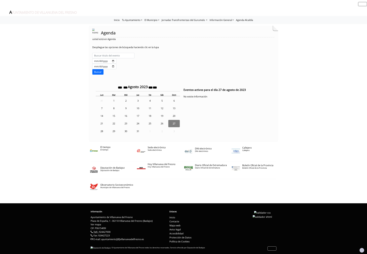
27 (174, 123)
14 (101, 115)
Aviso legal (175, 229)
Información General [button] (221, 20)
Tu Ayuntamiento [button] (131, 20)
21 (101, 123)
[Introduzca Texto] (113, 55)
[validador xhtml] (262, 216)
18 (150, 115)
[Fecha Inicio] (104, 61)
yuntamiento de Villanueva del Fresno (43, 12)
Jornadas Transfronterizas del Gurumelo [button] (184, 20)
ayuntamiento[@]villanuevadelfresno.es (122, 239)
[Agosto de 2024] (151, 87)
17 (138, 115)
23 (126, 123)
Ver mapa (96, 224)
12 (162, 108)
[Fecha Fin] (104, 66)
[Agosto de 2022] (120, 87)
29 (114, 131)
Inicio (117, 20)
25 (150, 123)
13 (174, 108)
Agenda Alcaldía (244, 20)
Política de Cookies (179, 241)
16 (126, 115)
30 (126, 131)
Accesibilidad (176, 233)
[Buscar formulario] (98, 72)
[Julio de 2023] (126, 87)
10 (138, 108)
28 (101, 131)
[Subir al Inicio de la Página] (362, 250)
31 (138, 131)
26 (162, 123)
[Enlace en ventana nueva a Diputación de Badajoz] (101, 247)
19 (162, 115)
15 (114, 115)
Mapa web (174, 225)
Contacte (174, 221)
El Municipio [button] (151, 20)
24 (138, 123)
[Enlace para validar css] (262, 212)
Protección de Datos (180, 237)
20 (174, 115)
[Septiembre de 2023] (155, 87)
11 (150, 108)
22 (114, 123)
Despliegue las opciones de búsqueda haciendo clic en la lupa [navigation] (125, 47)
